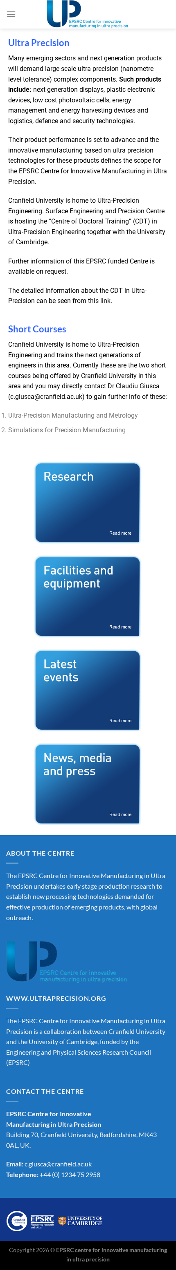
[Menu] (11, 14)
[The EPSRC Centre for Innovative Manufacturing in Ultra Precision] (88, 14)
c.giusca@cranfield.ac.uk (46, 396)
